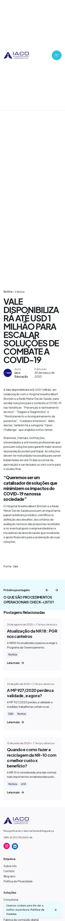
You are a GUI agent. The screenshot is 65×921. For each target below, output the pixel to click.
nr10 (23, 783)
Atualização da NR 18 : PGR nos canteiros (32, 633)
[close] (55, 910)
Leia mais (13, 663)
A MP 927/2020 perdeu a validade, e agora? (30, 692)
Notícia (7, 291)
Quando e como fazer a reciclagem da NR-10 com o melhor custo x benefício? (31, 757)
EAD (10, 713)
